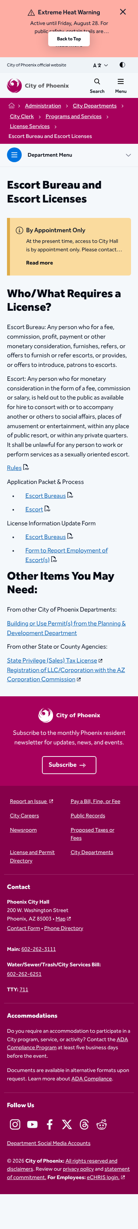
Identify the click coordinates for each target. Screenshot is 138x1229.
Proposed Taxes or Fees (92, 834)
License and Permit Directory (32, 857)
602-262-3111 (38, 949)
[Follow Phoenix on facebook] (50, 1124)
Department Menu (50, 155)
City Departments (92, 853)
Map (61, 918)
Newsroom (23, 830)
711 (24, 990)
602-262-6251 (24, 974)
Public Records (88, 816)
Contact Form (23, 929)
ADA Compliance (91, 1078)
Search (97, 91)
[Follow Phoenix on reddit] (101, 1124)
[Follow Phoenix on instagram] (15, 1124)
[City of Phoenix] (38, 86)
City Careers (24, 816)
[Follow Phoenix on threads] (84, 1124)
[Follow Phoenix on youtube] (32, 1124)
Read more (39, 262)
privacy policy (78, 1169)
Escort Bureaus (45, 496)
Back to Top (69, 39)
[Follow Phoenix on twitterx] (67, 1124)
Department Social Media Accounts (49, 1143)
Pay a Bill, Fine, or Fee (95, 802)
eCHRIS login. (103, 1177)
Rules (14, 468)
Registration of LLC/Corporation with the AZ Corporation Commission (66, 675)
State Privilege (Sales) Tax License (52, 661)
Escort (34, 509)
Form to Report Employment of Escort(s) (66, 555)
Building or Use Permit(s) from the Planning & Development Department (66, 628)
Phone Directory (63, 929)
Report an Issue (29, 802)
